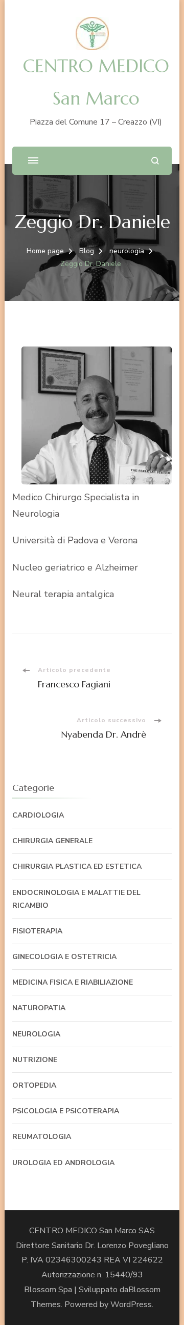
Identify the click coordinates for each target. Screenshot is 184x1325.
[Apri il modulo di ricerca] (155, 160)
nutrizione (34, 1060)
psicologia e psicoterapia (65, 1111)
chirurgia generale (52, 841)
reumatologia (41, 1136)
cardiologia (38, 815)
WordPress (131, 1304)
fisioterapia (37, 931)
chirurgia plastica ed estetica (77, 866)
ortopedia (34, 1085)
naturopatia (38, 1008)
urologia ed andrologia (63, 1163)
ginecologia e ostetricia (64, 957)
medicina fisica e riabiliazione (72, 982)
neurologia (36, 1034)
